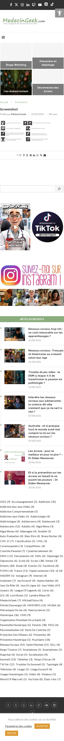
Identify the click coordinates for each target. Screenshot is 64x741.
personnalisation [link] (12, 629)
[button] (5, 69)
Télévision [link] (8, 669)
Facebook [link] (51, 565)
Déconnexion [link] (24, 556)
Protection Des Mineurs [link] (16, 634)
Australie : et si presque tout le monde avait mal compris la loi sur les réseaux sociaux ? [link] (44, 431)
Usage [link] (23, 669)
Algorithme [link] (44, 526)
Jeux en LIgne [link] (30, 585)
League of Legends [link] (28, 590)
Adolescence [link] (31, 521)
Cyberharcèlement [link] (39, 551)
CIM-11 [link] (7, 541)
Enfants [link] (7, 565)
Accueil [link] (4, 102)
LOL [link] (4, 595)
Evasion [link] (34, 565)
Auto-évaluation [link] (11, 536)
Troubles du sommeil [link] (30, 664)
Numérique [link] (9, 615)
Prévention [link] (41, 634)
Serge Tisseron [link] (11, 649)
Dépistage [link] (55, 556)
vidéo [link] (34, 674)
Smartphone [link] (32, 649)
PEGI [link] (53, 624)
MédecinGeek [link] (18, 114)
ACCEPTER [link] (42, 726)
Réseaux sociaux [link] (12, 644)
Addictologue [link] (10, 521)
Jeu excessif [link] (26, 580)
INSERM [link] (7, 575)
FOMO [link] (6, 570)
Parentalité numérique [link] (15, 624)
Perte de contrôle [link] (37, 629)
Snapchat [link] (7, 654)
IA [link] (59, 570)
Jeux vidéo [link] (51, 585)
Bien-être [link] (32, 536)
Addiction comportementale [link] (19, 511)
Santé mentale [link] (37, 644)
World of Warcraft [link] (13, 679)
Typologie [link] (54, 664)
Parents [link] (39, 624)
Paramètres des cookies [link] (18, 726)
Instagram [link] (24, 575)
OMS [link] (25, 615)
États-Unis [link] (52, 679)
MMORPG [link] (36, 605)
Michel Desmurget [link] (13, 605)
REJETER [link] (11, 733)
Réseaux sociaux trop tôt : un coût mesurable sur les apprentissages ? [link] (45, 332)
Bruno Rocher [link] (51, 536)
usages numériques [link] (14, 674)
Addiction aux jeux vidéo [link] (17, 506)
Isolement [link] (8, 580)
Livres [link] (47, 590)
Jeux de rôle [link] (9, 585)
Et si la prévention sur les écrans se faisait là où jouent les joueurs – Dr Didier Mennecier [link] (44, 478)
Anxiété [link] (44, 531)
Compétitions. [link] (34, 546)
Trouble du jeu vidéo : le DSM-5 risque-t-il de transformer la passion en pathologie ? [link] (45, 377)
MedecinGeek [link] (10, 600)
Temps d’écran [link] (44, 659)
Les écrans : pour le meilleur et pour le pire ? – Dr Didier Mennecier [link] (45, 454)
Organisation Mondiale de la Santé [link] (22, 620)
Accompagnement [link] (24, 501)
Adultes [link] (28, 526)
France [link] (21, 570)
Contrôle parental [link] (12, 551)
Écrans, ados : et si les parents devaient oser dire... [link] (23, 61)
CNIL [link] (42, 541)
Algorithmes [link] (9, 531)
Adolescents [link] (10, 526)
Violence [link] (48, 674)
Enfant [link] (51, 560)
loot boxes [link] (19, 595)
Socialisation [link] (38, 654)
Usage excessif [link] (41, 669)
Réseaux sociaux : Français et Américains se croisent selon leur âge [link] (45, 354)
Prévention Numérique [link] (15, 639)
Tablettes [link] (24, 659)
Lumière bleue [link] (39, 595)
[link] (59, 13)
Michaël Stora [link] (32, 600)
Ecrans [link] (37, 560)
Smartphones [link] (52, 649)
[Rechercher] (59, 188)
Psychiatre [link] (41, 639)
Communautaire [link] (11, 546)
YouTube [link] (35, 679)
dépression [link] (8, 560)
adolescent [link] (50, 521)
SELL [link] (55, 644)
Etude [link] (21, 565)
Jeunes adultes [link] (47, 580)
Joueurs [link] (6, 590)
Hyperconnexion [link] (41, 570)
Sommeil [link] (8, 659)
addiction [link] (47, 501)
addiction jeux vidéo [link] (14, 516)
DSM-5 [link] (6, 556)
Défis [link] (40, 556)
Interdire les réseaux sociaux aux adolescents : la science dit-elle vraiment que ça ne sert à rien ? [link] (45, 404)
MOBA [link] (53, 605)
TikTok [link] (7, 664)
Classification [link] (25, 541)
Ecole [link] (24, 560)
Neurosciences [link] (39, 610)
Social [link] (21, 654)
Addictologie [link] (40, 516)
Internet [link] (40, 575)
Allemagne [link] (28, 531)
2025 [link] (5, 501)
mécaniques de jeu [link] (13, 610)
